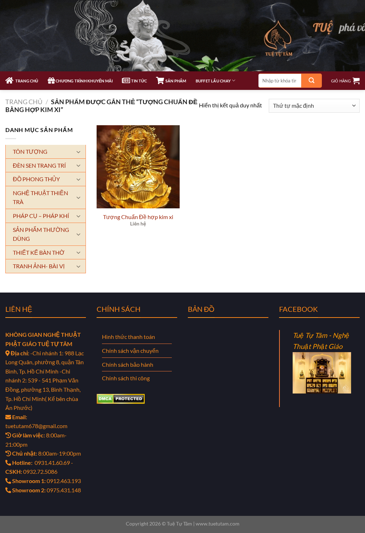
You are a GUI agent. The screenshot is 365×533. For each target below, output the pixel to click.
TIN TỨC (138, 80)
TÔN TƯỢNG (30, 151)
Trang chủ (23, 102)
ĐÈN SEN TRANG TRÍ (39, 165)
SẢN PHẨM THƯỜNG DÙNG (41, 234)
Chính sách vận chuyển (130, 350)
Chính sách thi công (126, 378)
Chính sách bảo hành (127, 364)
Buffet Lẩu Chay (213, 80)
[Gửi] (311, 80)
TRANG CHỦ (26, 80)
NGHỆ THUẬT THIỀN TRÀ (40, 197)
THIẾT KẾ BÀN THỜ (39, 252)
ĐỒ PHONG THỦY (36, 179)
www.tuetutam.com (218, 524)
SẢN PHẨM (175, 80)
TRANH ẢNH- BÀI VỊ (39, 266)
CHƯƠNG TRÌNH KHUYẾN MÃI (84, 80)
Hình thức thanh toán (128, 336)
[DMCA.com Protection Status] (121, 398)
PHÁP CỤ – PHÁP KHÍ (41, 215)
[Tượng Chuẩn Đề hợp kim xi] (138, 166)
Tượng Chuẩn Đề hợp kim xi (138, 216)
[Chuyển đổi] (81, 151)
